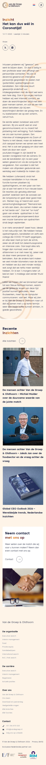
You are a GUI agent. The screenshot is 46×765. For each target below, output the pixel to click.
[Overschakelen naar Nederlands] (34, 5)
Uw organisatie (10, 631)
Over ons (7, 690)
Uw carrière (8, 666)
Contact (6, 721)
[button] (5, 48)
